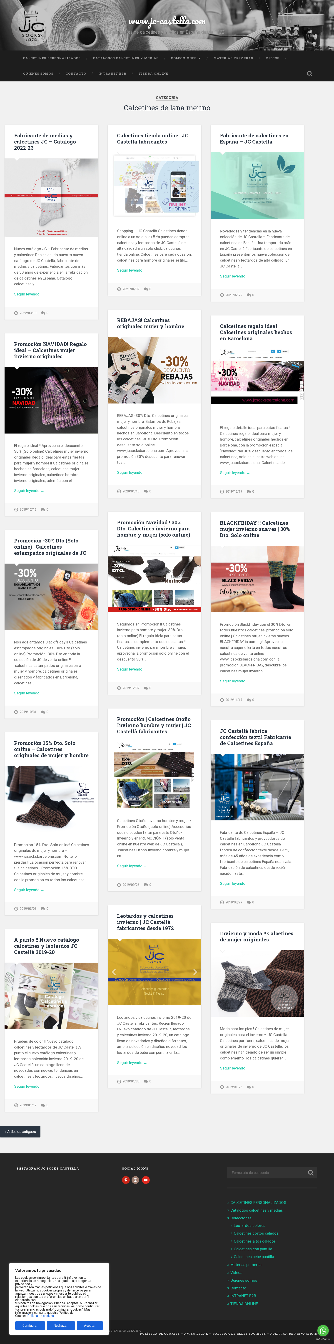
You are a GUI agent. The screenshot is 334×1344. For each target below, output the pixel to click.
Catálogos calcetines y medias (126, 58)
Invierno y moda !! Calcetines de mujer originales (256, 936)
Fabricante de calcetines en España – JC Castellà (254, 138)
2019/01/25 (233, 1087)
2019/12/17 (233, 492)
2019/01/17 (28, 1105)
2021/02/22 (233, 295)
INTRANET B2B (112, 73)
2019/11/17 (233, 700)
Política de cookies (40, 1316)
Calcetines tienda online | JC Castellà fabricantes (152, 138)
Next (195, 972)
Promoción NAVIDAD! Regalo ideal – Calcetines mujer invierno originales (50, 350)
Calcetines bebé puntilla (254, 1256)
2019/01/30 (130, 1081)
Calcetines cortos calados (256, 1233)
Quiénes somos (38, 73)
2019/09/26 (130, 885)
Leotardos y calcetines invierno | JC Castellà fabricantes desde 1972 (145, 921)
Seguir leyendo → (29, 294)
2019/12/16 (28, 510)
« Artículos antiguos (20, 1132)
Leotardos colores (249, 1225)
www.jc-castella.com (167, 20)
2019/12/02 (130, 688)
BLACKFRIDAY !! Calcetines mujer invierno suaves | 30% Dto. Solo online (255, 528)
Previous (113, 972)
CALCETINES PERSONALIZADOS (52, 58)
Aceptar (90, 1325)
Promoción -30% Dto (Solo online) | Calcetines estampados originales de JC (50, 546)
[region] (59, 1299)
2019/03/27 (233, 902)
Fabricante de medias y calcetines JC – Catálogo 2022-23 (45, 141)
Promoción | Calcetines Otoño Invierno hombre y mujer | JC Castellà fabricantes (154, 725)
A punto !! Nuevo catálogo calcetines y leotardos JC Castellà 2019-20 (46, 945)
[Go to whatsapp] (323, 1330)
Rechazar (61, 1325)
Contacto (76, 73)
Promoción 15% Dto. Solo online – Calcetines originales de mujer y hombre (51, 749)
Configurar (30, 1325)
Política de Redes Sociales (239, 1333)
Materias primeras (233, 58)
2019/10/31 (28, 712)
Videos (272, 58)
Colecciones (184, 58)
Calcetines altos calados (255, 1241)
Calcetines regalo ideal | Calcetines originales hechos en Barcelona (256, 332)
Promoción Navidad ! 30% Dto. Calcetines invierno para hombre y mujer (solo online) (153, 528)
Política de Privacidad (293, 1333)
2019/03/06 (28, 909)
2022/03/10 (28, 313)
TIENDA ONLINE (153, 73)
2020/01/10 (130, 491)
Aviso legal (196, 1333)
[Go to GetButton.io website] (323, 1339)
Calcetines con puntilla (253, 1249)
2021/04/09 (130, 289)
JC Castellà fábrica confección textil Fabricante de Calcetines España (255, 736)
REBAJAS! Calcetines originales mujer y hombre (150, 323)
